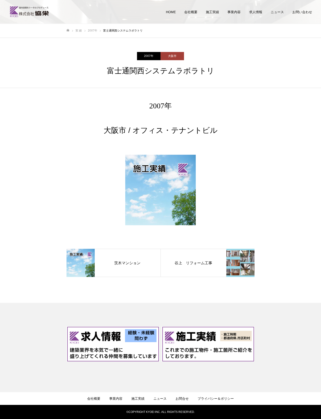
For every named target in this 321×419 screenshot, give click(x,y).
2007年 (148, 56)
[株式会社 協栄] (29, 11)
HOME (171, 12)
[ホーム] (68, 30)
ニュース (277, 12)
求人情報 (255, 12)
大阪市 (172, 56)
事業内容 (234, 12)
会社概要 (190, 12)
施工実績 (212, 12)
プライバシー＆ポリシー (216, 398)
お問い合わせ (302, 12)
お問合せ (182, 398)
